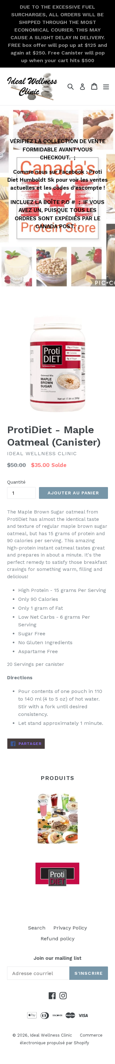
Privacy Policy (70, 928)
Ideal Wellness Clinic (51, 1035)
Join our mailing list (57, 958)
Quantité (16, 482)
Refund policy (57, 939)
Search (36, 928)
